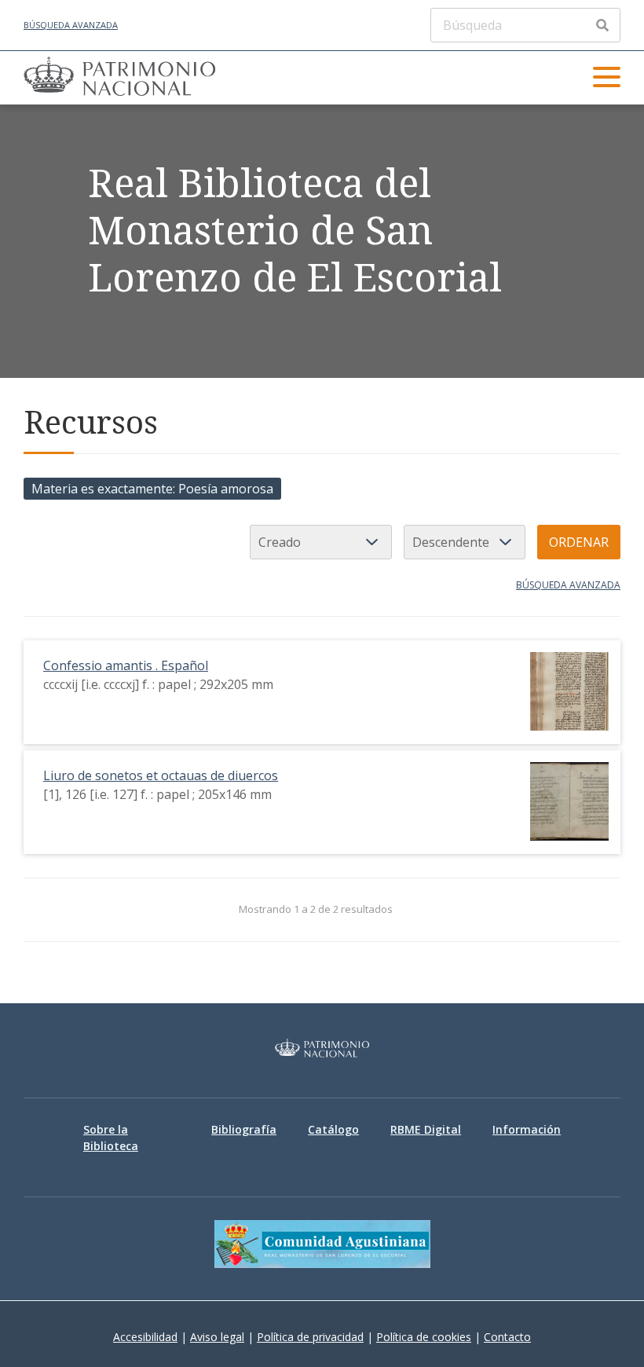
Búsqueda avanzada (71, 25)
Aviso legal (217, 1336)
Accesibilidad (145, 1336)
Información (526, 1129)
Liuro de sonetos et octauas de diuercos (160, 775)
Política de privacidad (310, 1336)
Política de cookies (423, 1336)
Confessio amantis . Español (125, 665)
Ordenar (579, 542)
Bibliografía (243, 1129)
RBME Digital (425, 1129)
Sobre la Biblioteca (110, 1137)
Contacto (507, 1336)
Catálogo (333, 1129)
